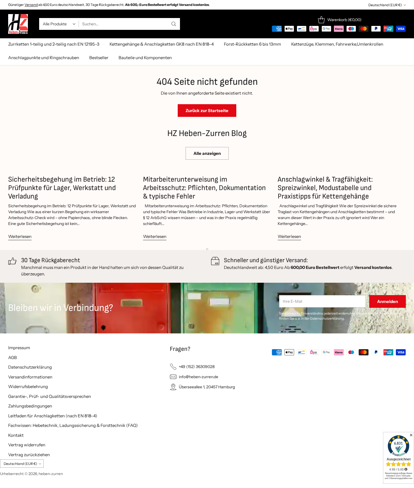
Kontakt (16, 435)
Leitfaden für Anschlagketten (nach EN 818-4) (52, 415)
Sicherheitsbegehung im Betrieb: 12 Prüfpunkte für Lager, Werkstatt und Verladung (62, 188)
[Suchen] (174, 24)
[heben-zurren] (18, 24)
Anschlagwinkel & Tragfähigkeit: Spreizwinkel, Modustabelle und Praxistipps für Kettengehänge (325, 188)
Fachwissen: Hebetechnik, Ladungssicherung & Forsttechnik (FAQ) (73, 425)
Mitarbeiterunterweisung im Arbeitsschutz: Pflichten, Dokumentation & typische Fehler (204, 188)
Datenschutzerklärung (30, 367)
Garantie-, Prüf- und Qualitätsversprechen (49, 396)
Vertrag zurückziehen (29, 454)
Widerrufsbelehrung (28, 386)
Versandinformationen (30, 377)
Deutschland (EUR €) (385, 5)
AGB (12, 357)
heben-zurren (51, 473)
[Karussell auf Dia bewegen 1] (207, 249)
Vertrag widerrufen (26, 444)
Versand (31, 5)
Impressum (19, 347)
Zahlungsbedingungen (30, 406)
